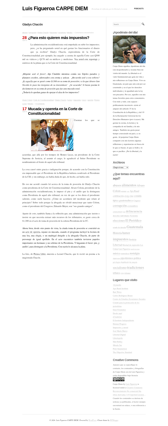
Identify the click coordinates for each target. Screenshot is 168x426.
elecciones (119, 220)
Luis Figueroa (124, 249)
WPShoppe (114, 420)
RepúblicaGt (125, 262)
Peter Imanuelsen (120, 348)
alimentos (129, 184)
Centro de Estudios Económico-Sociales (129, 299)
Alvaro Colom (27, 100)
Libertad (117, 244)
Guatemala (135, 226)
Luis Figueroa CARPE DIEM (55, 8)
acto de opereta (32, 231)
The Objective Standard (122, 352)
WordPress (92, 420)
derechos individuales (121, 215)
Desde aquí (117, 313)
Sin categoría (133, 262)
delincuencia (134, 211)
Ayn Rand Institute (120, 288)
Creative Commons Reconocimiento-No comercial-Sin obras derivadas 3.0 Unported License (128, 391)
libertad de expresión (131, 245)
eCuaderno (117, 316)
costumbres (132, 205)
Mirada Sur (117, 345)
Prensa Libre (40, 253)
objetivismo (116, 258)
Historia (117, 233)
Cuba (123, 212)
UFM (122, 273)
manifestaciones (135, 249)
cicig (126, 195)
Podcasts (139, 9)
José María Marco (120, 331)
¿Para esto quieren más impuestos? (58, 38)
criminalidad (117, 212)
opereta (90, 100)
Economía (134, 215)
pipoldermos (127, 258)
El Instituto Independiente (123, 320)
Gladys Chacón (43, 33)
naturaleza (125, 253)
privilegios (117, 262)
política (137, 258)
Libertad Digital (119, 334)
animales (124, 191)
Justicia (132, 239)
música (116, 253)
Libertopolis (118, 338)
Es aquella (28, 81)
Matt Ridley (117, 341)
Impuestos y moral (120, 327)
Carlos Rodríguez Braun (123, 295)
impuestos (53, 33)
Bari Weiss (117, 292)
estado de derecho (119, 227)
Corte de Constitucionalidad (43, 100)
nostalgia (135, 253)
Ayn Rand (134, 191)
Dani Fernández (119, 309)
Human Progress (119, 324)
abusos (25, 33)
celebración (118, 195)
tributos (69, 33)
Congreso (136, 200)
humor (69, 100)
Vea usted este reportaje (86, 59)
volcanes (127, 273)
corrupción (32, 33)
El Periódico (133, 220)
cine (131, 195)
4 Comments (39, 104)
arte (128, 191)
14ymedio (117, 285)
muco (84, 100)
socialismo (62, 33)
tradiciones (135, 267)
